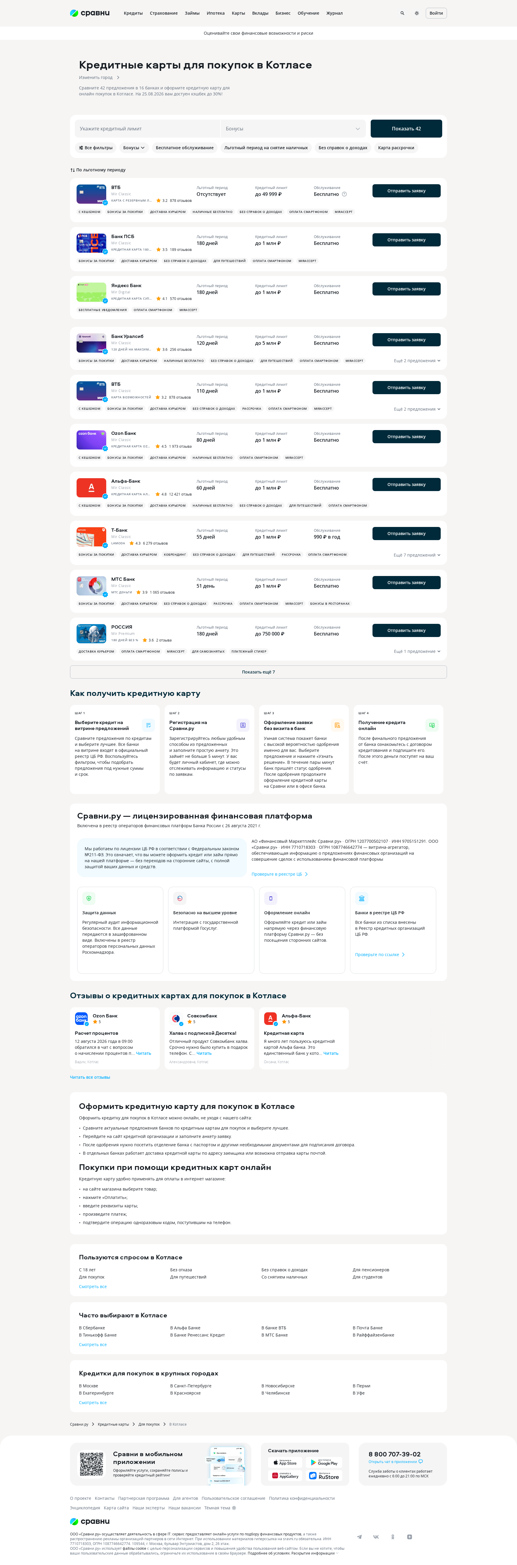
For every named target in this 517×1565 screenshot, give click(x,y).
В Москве (88, 1386)
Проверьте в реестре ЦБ (277, 874)
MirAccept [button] (344, 212)
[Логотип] (90, 1521)
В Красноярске (185, 1393)
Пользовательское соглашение (233, 1498)
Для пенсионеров (371, 1270)
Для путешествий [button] (230, 261)
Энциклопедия (85, 1508)
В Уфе (359, 1393)
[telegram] (359, 1537)
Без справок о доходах (284, 1270)
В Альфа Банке (185, 1328)
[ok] (393, 1537)
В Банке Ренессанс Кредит (197, 1335)
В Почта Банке (368, 1328)
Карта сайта (116, 1508)
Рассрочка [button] (251, 408)
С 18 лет (87, 1270)
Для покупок (91, 1277)
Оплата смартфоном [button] (308, 212)
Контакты (105, 1498)
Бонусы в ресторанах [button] (330, 603)
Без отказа (181, 1270)
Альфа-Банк (296, 1016)
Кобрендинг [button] (175, 554)
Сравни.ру (79, 1424)
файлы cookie (134, 1548)
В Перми (361, 1386)
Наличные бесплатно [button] (212, 212)
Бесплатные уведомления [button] (103, 310)
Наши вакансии (184, 1508)
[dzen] (410, 1537)
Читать (143, 1053)
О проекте (80, 1498)
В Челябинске (275, 1393)
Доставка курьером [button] (168, 212)
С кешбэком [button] (89, 212)
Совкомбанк (202, 1016)
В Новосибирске (278, 1386)
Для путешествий (188, 1277)
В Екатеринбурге (96, 1393)
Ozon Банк (105, 1016)
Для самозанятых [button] (208, 651)
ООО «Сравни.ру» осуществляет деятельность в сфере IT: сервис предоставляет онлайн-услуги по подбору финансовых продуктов (185, 1534)
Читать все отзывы (90, 1077)
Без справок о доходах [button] (261, 212)
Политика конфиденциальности (302, 1498)
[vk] (376, 1537)
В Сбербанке (92, 1328)
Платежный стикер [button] (249, 651)
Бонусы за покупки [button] (125, 212)
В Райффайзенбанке (373, 1335)
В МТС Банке (274, 1335)
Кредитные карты (113, 1424)
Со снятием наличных (284, 1277)
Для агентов (185, 1498)
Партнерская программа (143, 1498)
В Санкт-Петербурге (191, 1386)
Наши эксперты (149, 1508)
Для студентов (367, 1277)
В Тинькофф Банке (98, 1335)
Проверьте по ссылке (377, 954)
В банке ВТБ (273, 1328)
